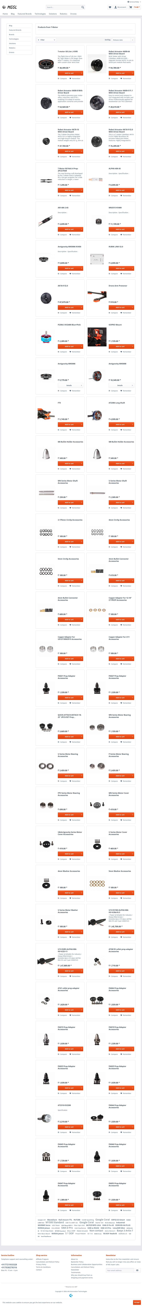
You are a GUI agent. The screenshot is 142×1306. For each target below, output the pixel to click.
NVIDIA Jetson (44, 1228)
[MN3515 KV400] (97, 220)
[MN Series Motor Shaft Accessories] (46, 493)
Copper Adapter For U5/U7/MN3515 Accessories (70, 638)
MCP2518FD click (93, 1225)
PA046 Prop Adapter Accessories (117, 1145)
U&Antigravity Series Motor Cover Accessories (70, 833)
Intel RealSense (80, 1228)
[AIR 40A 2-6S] (46, 220)
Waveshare (52, 1220)
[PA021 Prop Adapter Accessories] (46, 688)
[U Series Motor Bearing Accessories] (46, 766)
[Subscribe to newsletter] (137, 1270)
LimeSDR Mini (119, 1228)
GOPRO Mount (115, 325)
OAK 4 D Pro (106, 1228)
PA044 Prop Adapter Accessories (117, 1106)
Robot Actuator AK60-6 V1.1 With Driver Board (121, 91)
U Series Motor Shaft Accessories (118, 482)
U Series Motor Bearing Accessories (68, 755)
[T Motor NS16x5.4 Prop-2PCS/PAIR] (46, 181)
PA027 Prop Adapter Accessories (117, 677)
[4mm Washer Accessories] (46, 883)
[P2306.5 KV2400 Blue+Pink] (46, 337)
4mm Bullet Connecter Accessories (68, 599)
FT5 (59, 403)
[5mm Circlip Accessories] (46, 571)
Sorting (107, 40)
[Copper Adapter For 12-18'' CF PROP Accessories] (97, 610)
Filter (42, 40)
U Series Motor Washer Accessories (68, 911)
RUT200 (77, 1220)
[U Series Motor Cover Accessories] (97, 844)
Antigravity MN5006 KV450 (69, 247)
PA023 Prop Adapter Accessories (66, 1067)
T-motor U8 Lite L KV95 (68, 51)
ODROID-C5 (123, 1234)
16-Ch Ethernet (110, 1223)
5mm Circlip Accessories (68, 559)
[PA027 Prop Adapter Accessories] (97, 688)
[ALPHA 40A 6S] (97, 181)
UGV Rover (56, 1225)
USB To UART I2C (71, 1223)
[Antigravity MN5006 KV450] (46, 259)
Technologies (14, 39)
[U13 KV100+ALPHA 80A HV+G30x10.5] (97, 922)
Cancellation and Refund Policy (47, 1262)
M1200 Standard (60, 1231)
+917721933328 (9, 1264)
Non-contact (97, 1230)
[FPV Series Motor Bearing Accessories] (46, 805)
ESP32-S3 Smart (118, 1220)
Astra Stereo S (110, 1231)
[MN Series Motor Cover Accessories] (97, 805)
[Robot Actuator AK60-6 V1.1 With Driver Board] (97, 103)
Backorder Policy (77, 1262)
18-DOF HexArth (110, 1233)
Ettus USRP (71, 1231)
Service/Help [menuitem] (134, 2)
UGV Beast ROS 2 (67, 1225)
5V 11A (90, 1234)
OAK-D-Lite (98, 1234)
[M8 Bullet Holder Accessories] (97, 454)
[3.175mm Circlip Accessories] (46, 532)
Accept (137, 1302)
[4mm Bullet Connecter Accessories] (46, 610)
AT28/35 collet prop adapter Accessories (121, 950)
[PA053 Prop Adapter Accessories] (97, 1195)
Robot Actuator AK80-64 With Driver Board (119, 52)
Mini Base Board (44, 1234)
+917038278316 (9, 1267)
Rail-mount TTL (66, 1220)
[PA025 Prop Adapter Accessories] (97, 1078)
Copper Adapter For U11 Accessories (119, 638)
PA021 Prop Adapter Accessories (66, 677)
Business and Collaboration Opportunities (86, 1264)
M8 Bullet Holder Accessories (121, 442)
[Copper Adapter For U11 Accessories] (97, 649)
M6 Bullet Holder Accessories (70, 442)
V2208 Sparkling (88, 1220)
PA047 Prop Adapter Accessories (66, 1184)
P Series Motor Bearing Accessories (119, 755)
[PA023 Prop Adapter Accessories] (46, 1078)
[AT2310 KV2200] (46, 1117)
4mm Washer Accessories (69, 871)
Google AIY (42, 1220)
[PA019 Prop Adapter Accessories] (97, 1039)
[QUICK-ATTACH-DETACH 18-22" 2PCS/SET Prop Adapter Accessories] (46, 727)
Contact (39, 1270)
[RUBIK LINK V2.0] (97, 259)
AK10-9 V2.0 (63, 286)
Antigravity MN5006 (66, 364)
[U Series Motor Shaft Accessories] (97, 493)
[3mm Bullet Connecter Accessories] (97, 571)
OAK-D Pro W (108, 1225)
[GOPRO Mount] (97, 337)
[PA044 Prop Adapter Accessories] (97, 1117)
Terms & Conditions (43, 1267)
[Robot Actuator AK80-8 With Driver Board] (46, 103)
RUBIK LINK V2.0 (116, 247)
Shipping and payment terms (82, 1278)
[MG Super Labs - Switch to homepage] (9, 8)
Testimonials (75, 1272)
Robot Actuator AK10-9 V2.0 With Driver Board (121, 130)
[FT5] (46, 415)
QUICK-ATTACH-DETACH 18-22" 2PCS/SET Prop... (69, 716)
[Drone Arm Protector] (97, 298)
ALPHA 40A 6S (115, 168)
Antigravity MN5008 (117, 364)
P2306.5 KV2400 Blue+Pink (69, 325)
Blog (10, 26)
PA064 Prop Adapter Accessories (117, 989)
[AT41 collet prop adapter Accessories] (46, 1000)
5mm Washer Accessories (120, 871)
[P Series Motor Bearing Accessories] (97, 766)
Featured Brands (15, 30)
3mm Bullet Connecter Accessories (119, 560)
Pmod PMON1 (80, 1234)
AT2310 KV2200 (64, 1105)
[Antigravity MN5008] (97, 376)
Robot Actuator (82, 1231)
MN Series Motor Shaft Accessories (68, 482)
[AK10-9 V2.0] (46, 298)
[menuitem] (65, 7)
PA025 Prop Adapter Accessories (117, 1067)
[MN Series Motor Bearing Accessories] (97, 727)
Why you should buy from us (81, 1275)
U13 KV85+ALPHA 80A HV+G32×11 (67, 950)
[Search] (82, 7)
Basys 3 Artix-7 (125, 1230)
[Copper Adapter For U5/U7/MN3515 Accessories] (46, 649)
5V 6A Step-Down (47, 1231)
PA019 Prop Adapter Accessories (117, 1028)
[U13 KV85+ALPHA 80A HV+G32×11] (46, 961)
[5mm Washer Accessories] (97, 883)
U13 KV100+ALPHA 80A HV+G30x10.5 (118, 911)
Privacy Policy (41, 1264)
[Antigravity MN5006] (46, 376)
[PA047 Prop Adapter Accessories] (46, 1195)
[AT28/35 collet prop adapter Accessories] (97, 961)
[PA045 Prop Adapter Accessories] (46, 1156)
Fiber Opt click (79, 1225)
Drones (11, 52)
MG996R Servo (44, 1225)
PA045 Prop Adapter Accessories (66, 1145)
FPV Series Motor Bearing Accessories (69, 794)
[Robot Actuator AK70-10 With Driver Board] (46, 142)
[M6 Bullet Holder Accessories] (46, 454)
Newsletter (75, 1270)
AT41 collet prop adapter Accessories (68, 989)
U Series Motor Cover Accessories (118, 833)
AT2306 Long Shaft (117, 403)
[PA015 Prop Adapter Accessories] (46, 1039)
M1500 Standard (55, 1222)
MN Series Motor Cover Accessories (119, 794)
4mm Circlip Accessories (119, 520)
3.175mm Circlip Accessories (70, 520)
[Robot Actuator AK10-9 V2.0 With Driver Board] (97, 142)
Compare (63, 78)
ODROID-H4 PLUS (122, 1225)
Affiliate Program (42, 1259)
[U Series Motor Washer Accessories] (46, 922)
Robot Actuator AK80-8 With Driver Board (70, 91)
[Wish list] (110, 7)
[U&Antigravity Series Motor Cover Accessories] (46, 844)
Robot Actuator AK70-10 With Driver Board (68, 130)
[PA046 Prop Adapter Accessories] (97, 1156)
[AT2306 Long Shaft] (97, 415)
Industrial (120, 1222)
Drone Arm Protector (118, 286)
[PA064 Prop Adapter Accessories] (97, 1000)
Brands (11, 34)
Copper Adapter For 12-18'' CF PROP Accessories (120, 599)
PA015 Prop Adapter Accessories (66, 1028)
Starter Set (99, 1223)
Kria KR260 (56, 1228)
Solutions (12, 43)
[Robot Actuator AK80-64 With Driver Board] (97, 64)
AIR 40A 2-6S (63, 208)
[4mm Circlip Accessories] (97, 532)
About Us (74, 1259)
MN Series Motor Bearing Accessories (120, 716)
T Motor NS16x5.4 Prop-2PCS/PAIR (68, 169)
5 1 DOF (69, 1233)
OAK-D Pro (67, 1227)
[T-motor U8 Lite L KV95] (46, 64)
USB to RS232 (94, 1228)
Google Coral (102, 1219)
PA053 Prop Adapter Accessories (117, 1184)
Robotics (12, 48)
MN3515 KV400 (115, 208)
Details (69, 385)
